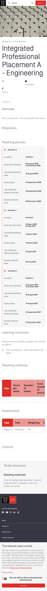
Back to (7, 102)
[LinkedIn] (14, 513)
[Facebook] (3, 513)
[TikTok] (18, 513)
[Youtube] (7, 513)
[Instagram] (10, 513)
